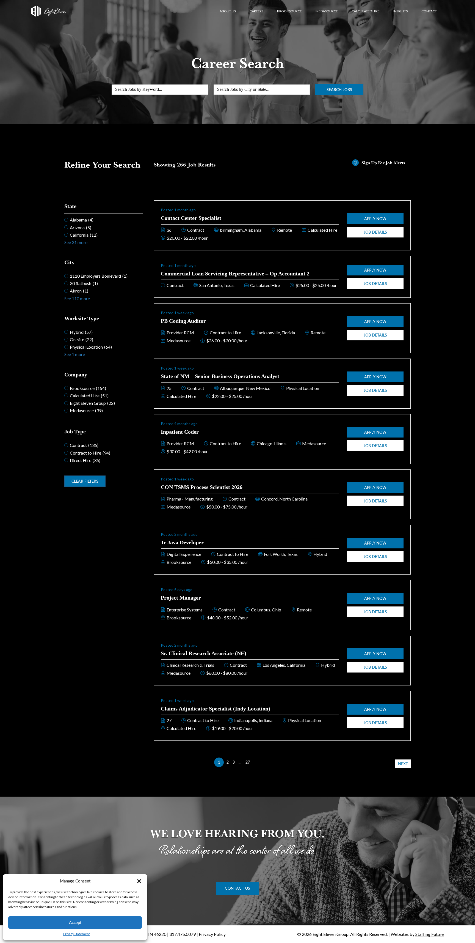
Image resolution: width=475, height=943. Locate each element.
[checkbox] (103, 220)
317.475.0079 (182, 934)
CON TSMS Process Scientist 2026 (201, 487)
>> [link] (256, 762)
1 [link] (219, 762)
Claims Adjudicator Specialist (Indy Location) (215, 709)
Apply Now (375, 218)
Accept (75, 922)
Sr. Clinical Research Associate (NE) (203, 653)
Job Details (375, 232)
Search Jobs (339, 89)
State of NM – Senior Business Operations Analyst (220, 376)
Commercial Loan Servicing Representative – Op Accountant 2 (235, 273)
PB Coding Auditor (183, 321)
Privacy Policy (212, 934)
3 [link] (234, 762)
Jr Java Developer (182, 542)
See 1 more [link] (74, 354)
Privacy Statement (76, 934)
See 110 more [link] (77, 298)
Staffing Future (429, 934)
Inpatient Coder (180, 432)
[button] (139, 881)
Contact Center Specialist (191, 218)
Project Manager (181, 598)
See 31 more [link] (75, 242)
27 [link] (247, 762)
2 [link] (228, 762)
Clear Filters (84, 481)
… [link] (240, 762)
